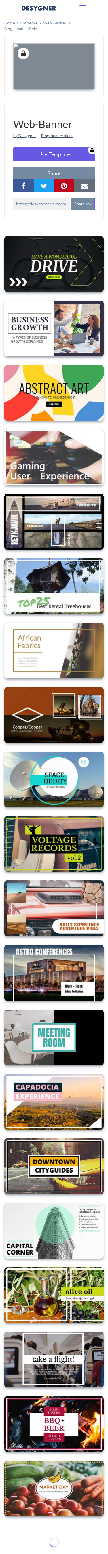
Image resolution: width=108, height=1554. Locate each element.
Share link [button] (83, 203)
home (9, 22)
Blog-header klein (57, 135)
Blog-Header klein (20, 28)
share (54, 173)
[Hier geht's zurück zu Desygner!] (38, 12)
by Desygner (24, 135)
